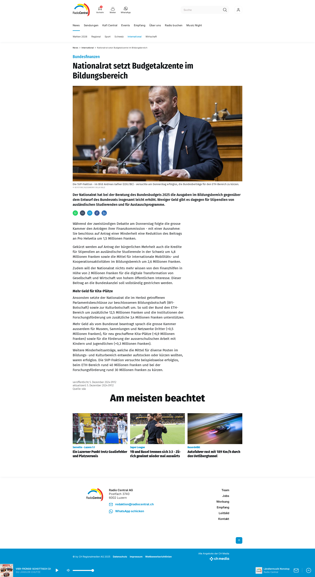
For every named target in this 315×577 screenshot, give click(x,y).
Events (125, 25)
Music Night (194, 25)
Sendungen (91, 25)
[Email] (89, 213)
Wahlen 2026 (80, 36)
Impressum (136, 556)
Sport (108, 36)
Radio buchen (173, 25)
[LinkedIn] (104, 213)
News (76, 25)
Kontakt (223, 519)
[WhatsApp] (75, 213)
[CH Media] (213, 558)
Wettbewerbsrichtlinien (158, 556)
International (135, 36)
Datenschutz (120, 556)
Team (225, 490)
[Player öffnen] (308, 570)
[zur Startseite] (81, 9)
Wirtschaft (151, 36)
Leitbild (224, 513)
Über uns (155, 25)
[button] (126, 10)
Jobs (225, 496)
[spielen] (56, 570)
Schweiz (119, 36)
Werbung (222, 501)
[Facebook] (97, 213)
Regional (96, 36)
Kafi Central (109, 25)
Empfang (139, 25)
